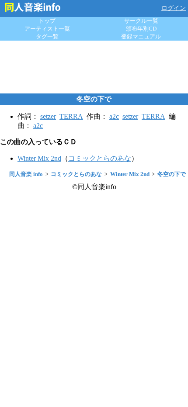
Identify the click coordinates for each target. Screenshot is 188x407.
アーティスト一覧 (47, 28)
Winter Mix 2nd (39, 158)
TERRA (71, 116)
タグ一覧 (47, 36)
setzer (48, 116)
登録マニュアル (141, 36)
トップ (47, 20)
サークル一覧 (141, 20)
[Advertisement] (94, 67)
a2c (114, 116)
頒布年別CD (141, 28)
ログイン (173, 8)
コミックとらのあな (99, 158)
